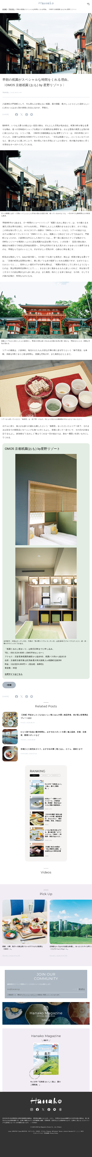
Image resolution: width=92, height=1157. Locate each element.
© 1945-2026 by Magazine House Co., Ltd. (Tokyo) (46, 1127)
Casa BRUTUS (22, 1131)
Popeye (48, 1131)
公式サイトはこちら (14, 674)
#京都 (9, 685)
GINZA (38, 1131)
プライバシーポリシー (29, 995)
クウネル (43, 1131)
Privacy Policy (54, 1133)
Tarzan (61, 1131)
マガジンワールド (38, 1133)
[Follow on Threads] (60, 1109)
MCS (82, 1131)
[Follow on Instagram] (31, 1109)
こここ (78, 1131)
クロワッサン (31, 1131)
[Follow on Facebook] (37, 1109)
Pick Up (46, 894)
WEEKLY (45, 775)
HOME (4, 9)
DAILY (35, 775)
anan (10, 1131)
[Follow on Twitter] (43, 1109)
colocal (65, 1131)
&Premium (55, 1131)
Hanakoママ (72, 1131)
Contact (34, 1122)
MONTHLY (55, 775)
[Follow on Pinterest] (49, 1109)
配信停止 (82, 989)
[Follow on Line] (55, 1109)
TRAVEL (12, 9)
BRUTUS (14, 1131)
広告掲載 (46, 1133)
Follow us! (46, 1020)
